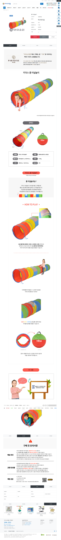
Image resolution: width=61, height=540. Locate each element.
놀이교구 (24, 7)
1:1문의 (56, 0)
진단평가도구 (9, 7)
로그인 (43, 0)
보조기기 (28, 7)
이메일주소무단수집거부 (19, 531)
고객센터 (52, 0)
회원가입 (45, 0)
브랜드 (37, 45)
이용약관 (5, 531)
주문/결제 (41, 521)
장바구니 (49, 0)
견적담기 (53, 36)
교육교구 (19, 7)
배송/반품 (23, 45)
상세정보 (10, 45)
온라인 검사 (44, 7)
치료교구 (14, 7)
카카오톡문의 (51, 521)
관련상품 (51, 45)
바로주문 (35, 36)
